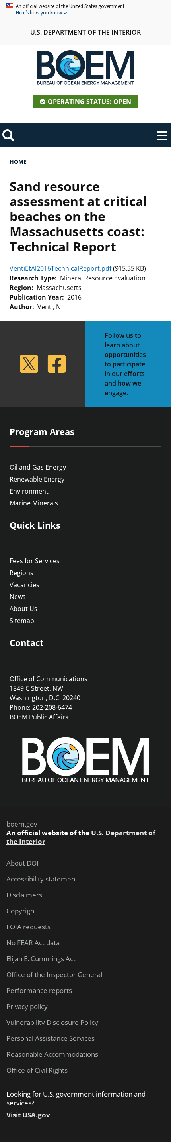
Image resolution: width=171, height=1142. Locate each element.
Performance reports (39, 990)
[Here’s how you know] (85, 10)
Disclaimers (24, 895)
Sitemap (22, 620)
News (18, 596)
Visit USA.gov (28, 1115)
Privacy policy (27, 1006)
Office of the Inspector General (54, 974)
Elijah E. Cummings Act (41, 958)
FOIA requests (28, 927)
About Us (23, 608)
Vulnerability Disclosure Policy (52, 1022)
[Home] (85, 67)
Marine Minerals (34, 503)
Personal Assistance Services (50, 1038)
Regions (21, 572)
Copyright (21, 911)
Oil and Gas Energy (38, 467)
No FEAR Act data (33, 942)
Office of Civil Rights (37, 1070)
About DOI (22, 863)
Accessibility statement (42, 879)
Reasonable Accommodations (52, 1054)
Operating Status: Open (89, 101)
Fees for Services (35, 560)
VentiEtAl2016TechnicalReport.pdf (60, 268)
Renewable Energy (37, 479)
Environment (29, 491)
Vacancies (24, 584)
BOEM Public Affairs (39, 717)
